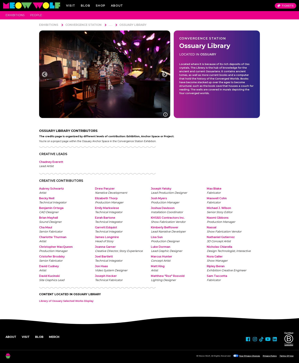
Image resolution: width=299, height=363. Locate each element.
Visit (70, 5)
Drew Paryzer (105, 188)
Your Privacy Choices (249, 356)
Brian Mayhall (48, 217)
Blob (85, 5)
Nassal (211, 227)
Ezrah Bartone (105, 217)
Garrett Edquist (106, 227)
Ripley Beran (216, 266)
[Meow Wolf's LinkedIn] (275, 339)
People (36, 15)
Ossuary (208, 54)
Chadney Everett (51, 162)
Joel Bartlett (104, 256)
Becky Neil (46, 198)
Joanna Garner (105, 246)
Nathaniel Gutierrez (221, 237)
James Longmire (107, 237)
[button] (44, 74)
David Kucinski (49, 276)
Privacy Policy (270, 356)
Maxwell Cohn (217, 198)
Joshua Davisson (163, 208)
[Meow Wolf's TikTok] (261, 339)
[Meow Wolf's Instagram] (255, 339)
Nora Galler (215, 256)
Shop (100, 5)
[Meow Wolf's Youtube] (268, 339)
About (11, 337)
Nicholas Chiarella (219, 246)
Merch (54, 337)
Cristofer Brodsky (52, 256)
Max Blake (214, 188)
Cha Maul (45, 227)
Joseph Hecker (106, 276)
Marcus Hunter (161, 256)
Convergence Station (83, 25)
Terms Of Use (286, 356)
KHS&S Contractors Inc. (168, 217)
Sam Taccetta (217, 276)
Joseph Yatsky (161, 188)
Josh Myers (159, 198)
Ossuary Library (132, 25)
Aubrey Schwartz (51, 188)
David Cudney (49, 266)
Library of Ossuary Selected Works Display (66, 301)
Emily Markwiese (107, 208)
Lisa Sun (157, 237)
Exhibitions (15, 15)
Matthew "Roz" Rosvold (167, 276)
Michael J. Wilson (219, 208)
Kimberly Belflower (164, 227)
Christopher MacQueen (56, 246)
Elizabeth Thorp (106, 198)
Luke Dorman (160, 246)
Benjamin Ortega (51, 208)
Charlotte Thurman (52, 237)
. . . (110, 25)
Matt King (158, 266)
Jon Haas (101, 266)
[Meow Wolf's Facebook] (248, 339)
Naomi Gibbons (218, 217)
